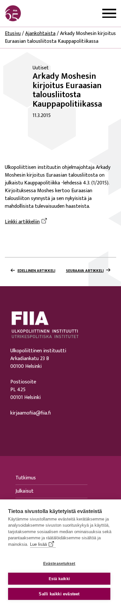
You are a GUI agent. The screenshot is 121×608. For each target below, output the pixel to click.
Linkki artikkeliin (27, 222)
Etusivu (13, 33)
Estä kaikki (59, 579)
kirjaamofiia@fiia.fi (30, 413)
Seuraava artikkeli (85, 270)
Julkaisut (24, 491)
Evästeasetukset (59, 563)
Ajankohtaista (40, 33)
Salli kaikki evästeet (59, 593)
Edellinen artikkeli (36, 270)
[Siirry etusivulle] (36, 13)
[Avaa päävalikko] (109, 13)
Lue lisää (38, 544)
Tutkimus (25, 478)
